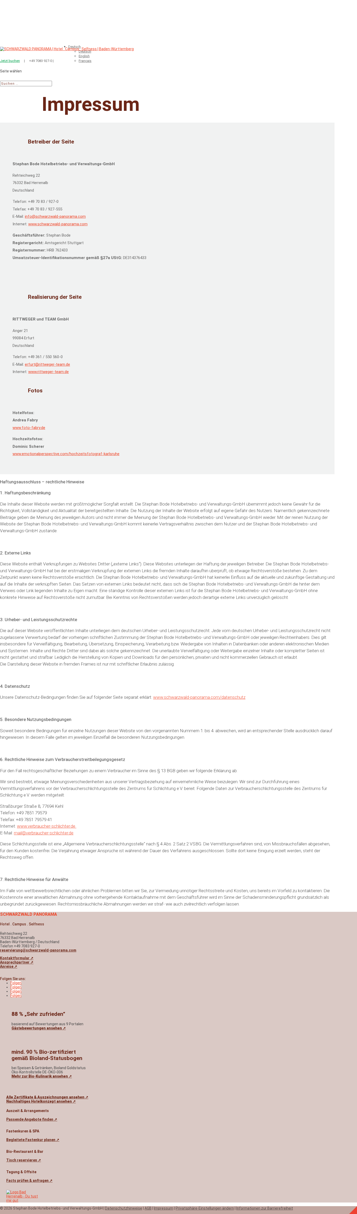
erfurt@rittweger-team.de (47, 364)
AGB (148, 1208)
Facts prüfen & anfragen (29, 1180)
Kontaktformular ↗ (16, 958)
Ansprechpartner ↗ (16, 962)
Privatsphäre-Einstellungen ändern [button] (205, 1208)
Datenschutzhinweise (123, 1208)
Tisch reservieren (23, 1160)
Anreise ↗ (8, 966)
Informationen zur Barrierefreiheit (264, 1208)
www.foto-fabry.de (29, 427)
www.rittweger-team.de (48, 371)
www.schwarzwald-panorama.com (58, 224)
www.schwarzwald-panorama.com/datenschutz (199, 697)
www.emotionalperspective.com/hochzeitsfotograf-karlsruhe (66, 453)
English (84, 56)
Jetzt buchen (10, 61)
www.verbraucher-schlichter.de (46, 826)
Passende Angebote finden (31, 1119)
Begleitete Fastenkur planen (32, 1140)
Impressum (163, 1208)
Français (85, 61)
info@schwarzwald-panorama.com (55, 216)
